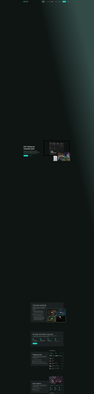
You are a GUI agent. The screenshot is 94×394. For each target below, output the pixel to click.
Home (43, 1)
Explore (59, 1)
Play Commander (50, 1)
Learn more (34, 343)
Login (68, 1)
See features (30, 155)
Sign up (64, 1)
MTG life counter (27, 153)
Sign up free (25, 155)
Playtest (56, 1)
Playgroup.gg (26, 1)
